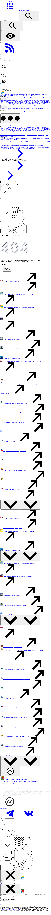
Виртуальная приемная (8, 783)
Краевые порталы (6, 270)
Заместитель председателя (10, 147)
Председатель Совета (16, 148)
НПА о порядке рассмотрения (19, 145)
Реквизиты (40, 145)
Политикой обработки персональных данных (10, 909)
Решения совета (40, 111)
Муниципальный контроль (22, 102)
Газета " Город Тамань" (9, 97)
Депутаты (2, 147)
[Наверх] (10, 771)
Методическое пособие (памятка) (18, 141)
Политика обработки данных (32, 145)
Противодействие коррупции (19, 783)
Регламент (5, 109)
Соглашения (46, 111)
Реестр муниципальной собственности (29, 103)
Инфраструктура (6, 268)
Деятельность (15, 781)
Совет (42, 781)
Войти (2, 42)
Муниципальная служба (31, 108)
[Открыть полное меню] (10, 118)
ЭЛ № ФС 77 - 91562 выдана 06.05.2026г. (38, 790)
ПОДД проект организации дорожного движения (36, 141)
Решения (32, 148)
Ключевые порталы (7, 269)
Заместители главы (21, 108)
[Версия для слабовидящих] (10, 36)
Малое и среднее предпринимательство (8, 100)
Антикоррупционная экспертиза (17, 111)
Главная (4, 781)
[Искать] (29, 16)
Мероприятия (27, 97)
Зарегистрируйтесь (4, 883)
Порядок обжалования (5, 111)
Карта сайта (5, 782)
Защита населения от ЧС (5, 141)
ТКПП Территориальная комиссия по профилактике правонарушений (25, 142)
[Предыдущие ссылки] (10, 505)
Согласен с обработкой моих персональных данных (11, 899)
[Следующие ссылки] (30, 505)
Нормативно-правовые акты (30, 111)
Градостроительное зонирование (24, 100)
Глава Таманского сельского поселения (8, 108)
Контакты (10, 145)
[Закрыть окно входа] (10, 875)
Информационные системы (22, 101)
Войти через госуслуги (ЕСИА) (10, 881)
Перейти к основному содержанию (7, 1)
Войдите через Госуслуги (5, 904)
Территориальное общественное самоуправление (39, 104)
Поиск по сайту (3, 20)
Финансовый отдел (12, 109)
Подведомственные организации (14, 103)
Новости (2, 97)
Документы (3, 110)
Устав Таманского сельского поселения (8, 112)
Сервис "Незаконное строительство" (21, 104)
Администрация (21, 781)
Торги (36, 105)
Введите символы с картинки (6, 896)
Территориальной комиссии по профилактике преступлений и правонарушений (17, 105)
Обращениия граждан (40, 108)
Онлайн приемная (4, 145)
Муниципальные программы (10, 102)
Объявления (33, 97)
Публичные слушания (25, 148)
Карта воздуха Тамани (19, 97)
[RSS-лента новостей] (9, 52)
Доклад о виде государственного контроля (41, 100)
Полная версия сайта (4, 808)
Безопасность (33, 781)
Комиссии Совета (20, 147)
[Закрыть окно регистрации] (10, 889)
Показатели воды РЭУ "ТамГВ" (42, 97)
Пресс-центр (3, 96)
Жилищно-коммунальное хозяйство (8, 101)
